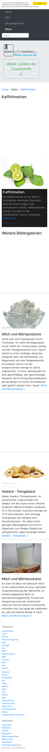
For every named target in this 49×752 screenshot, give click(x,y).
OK (40, 3)
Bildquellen (7, 733)
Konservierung (8, 703)
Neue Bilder (7, 742)
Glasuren (6, 672)
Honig (4, 675)
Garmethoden (8, 700)
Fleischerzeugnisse (10, 639)
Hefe (4, 689)
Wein (4, 697)
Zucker (5, 668)
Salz (4, 665)
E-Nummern (19, 715)
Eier (3, 648)
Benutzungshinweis (10, 736)
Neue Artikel (7, 739)
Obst (4, 662)
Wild (4, 642)
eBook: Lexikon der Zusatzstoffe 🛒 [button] (21, 69)
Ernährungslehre (9, 709)
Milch (4, 651)
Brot (4, 680)
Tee (3, 692)
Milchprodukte (8, 654)
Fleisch (5, 636)
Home (14, 11)
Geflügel (5, 645)
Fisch (4, 634)
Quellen (5, 730)
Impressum (7, 725)
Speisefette (7, 677)
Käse (4, 656)
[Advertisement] (24, 124)
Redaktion (6, 728)
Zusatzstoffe (7, 715)
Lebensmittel (7, 631)
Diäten (5, 712)
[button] (5, 192)
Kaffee (5, 695)
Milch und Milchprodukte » (17, 615)
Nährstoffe (6, 706)
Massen (5, 686)
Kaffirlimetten (28, 89)
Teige (4, 683)
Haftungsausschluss (11, 745)
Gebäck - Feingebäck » (15, 535)
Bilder (8, 29)
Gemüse (5, 659)
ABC (7, 17)
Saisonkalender (14, 23)
